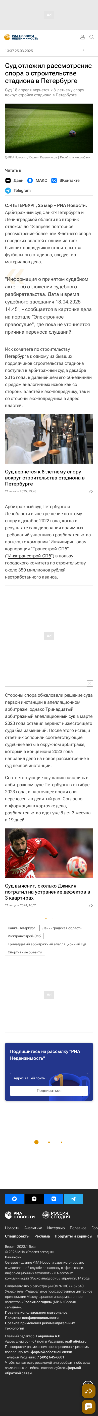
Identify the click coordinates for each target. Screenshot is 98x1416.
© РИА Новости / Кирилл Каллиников (31, 157)
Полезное (78, 1228)
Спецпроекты (17, 1236)
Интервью (56, 1228)
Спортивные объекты (25, 952)
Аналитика (33, 1228)
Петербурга (17, 356)
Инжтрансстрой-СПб (29, 555)
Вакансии (13, 1257)
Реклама (42, 1236)
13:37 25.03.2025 (19, 51)
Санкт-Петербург (21, 928)
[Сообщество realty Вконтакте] (53, 1199)
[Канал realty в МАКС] (14, 1199)
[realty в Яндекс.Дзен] (34, 1199)
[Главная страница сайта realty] (30, 37)
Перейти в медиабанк (75, 157)
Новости (12, 1228)
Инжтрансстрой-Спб (24, 936)
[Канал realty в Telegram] (73, 1199)
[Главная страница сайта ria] (5, 37)
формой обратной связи (51, 1352)
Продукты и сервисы (73, 1236)
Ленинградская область (61, 928)
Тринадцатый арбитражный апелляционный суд (47, 944)
